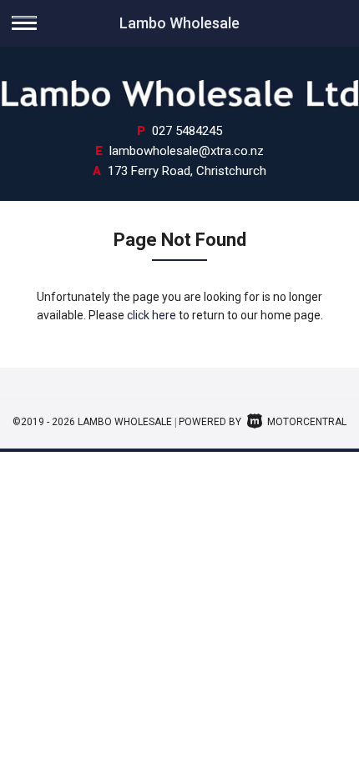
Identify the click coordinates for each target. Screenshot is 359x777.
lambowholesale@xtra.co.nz (186, 150)
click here (151, 315)
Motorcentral (306, 422)
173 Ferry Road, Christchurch (187, 170)
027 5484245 (187, 130)
